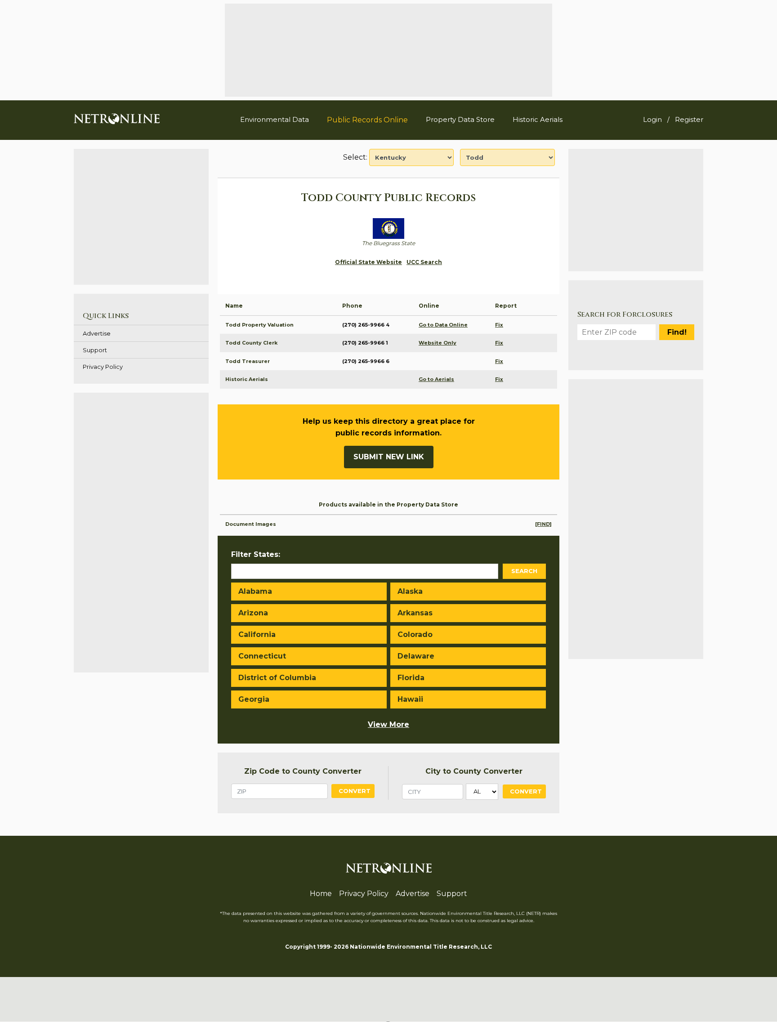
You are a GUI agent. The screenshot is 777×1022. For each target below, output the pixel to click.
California (257, 634)
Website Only (437, 343)
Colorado (415, 634)
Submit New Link (388, 457)
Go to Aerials (436, 379)
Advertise (97, 333)
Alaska (410, 591)
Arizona (253, 613)
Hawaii (410, 699)
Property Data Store (460, 119)
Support (95, 350)
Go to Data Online (443, 325)
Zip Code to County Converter (303, 771)
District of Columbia (277, 677)
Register (689, 119)
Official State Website (368, 262)
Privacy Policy (103, 366)
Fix (499, 325)
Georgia (253, 699)
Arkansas (415, 613)
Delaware (415, 656)
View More (388, 724)
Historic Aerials (538, 119)
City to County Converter (473, 771)
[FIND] (543, 524)
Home (321, 893)
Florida (410, 677)
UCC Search (424, 262)
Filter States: (255, 554)
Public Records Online (367, 120)
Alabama (255, 591)
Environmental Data (274, 119)
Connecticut (262, 656)
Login (652, 119)
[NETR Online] (117, 118)
